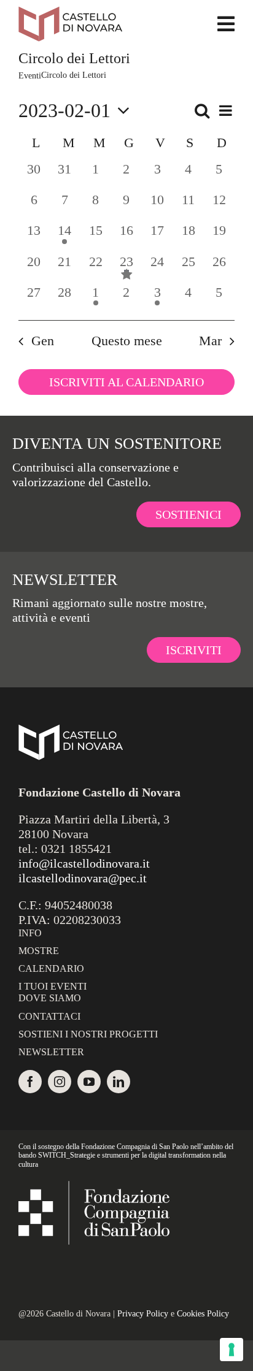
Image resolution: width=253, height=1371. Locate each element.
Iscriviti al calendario (126, 382)
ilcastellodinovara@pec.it (82, 878)
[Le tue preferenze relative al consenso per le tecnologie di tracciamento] (231, 1349)
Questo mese (126, 340)
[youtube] (89, 1081)
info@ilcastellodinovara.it (84, 863)
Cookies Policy (203, 1313)
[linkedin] (118, 1081)
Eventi (29, 75)
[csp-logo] (93, 1187)
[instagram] (59, 1081)
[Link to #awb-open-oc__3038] (226, 24)
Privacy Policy (142, 1313)
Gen (42, 340)
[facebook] (30, 1081)
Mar (210, 340)
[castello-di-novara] (70, 12)
